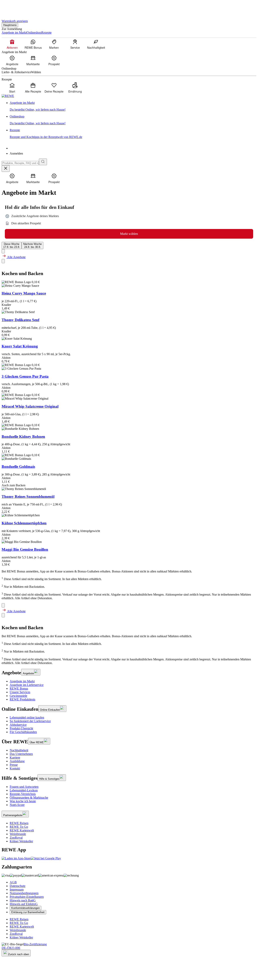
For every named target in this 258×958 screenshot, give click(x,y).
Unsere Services (20, 692)
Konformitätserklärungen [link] (25, 908)
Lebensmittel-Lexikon (24, 790)
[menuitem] (12, 44)
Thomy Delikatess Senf (20, 320)
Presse (14, 764)
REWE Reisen (19, 823)
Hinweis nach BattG (23, 900)
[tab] (12, 245)
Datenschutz (17, 886)
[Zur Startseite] (15, 7)
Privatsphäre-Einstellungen (27, 896)
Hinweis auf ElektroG (24, 904)
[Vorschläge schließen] (6, 168)
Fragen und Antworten (24, 786)
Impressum (17, 889)
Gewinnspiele (18, 695)
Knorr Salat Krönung (20, 346)
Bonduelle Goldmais (18, 466)
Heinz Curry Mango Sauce (24, 293)
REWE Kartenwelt (22, 830)
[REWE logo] (8, 96)
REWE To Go (19, 826)
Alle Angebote (16, 257)
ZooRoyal (16, 837)
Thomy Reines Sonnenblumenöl (28, 496)
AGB (13, 882)
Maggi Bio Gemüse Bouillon (25, 549)
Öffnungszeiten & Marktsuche (29, 797)
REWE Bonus (19, 688)
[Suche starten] (43, 162)
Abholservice (18, 724)
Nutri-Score (17, 804)
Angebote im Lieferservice (27, 685)
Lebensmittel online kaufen (27, 717)
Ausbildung (17, 761)
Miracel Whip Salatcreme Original (30, 406)
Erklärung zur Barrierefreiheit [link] (28, 912)
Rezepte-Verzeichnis (23, 794)
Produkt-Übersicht (21, 728)
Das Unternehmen (21, 754)
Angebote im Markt (22, 681)
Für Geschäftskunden (23, 732)
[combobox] (20, 163)
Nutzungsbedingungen (24, 893)
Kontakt (15, 768)
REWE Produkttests (22, 699)
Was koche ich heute (23, 801)
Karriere (15, 757)
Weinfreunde (18, 834)
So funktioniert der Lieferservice (30, 721)
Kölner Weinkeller (21, 841)
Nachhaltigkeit (19, 750)
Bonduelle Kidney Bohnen (23, 436)
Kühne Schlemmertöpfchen (24, 523)
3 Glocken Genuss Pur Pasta (25, 376)
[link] (133, 106)
